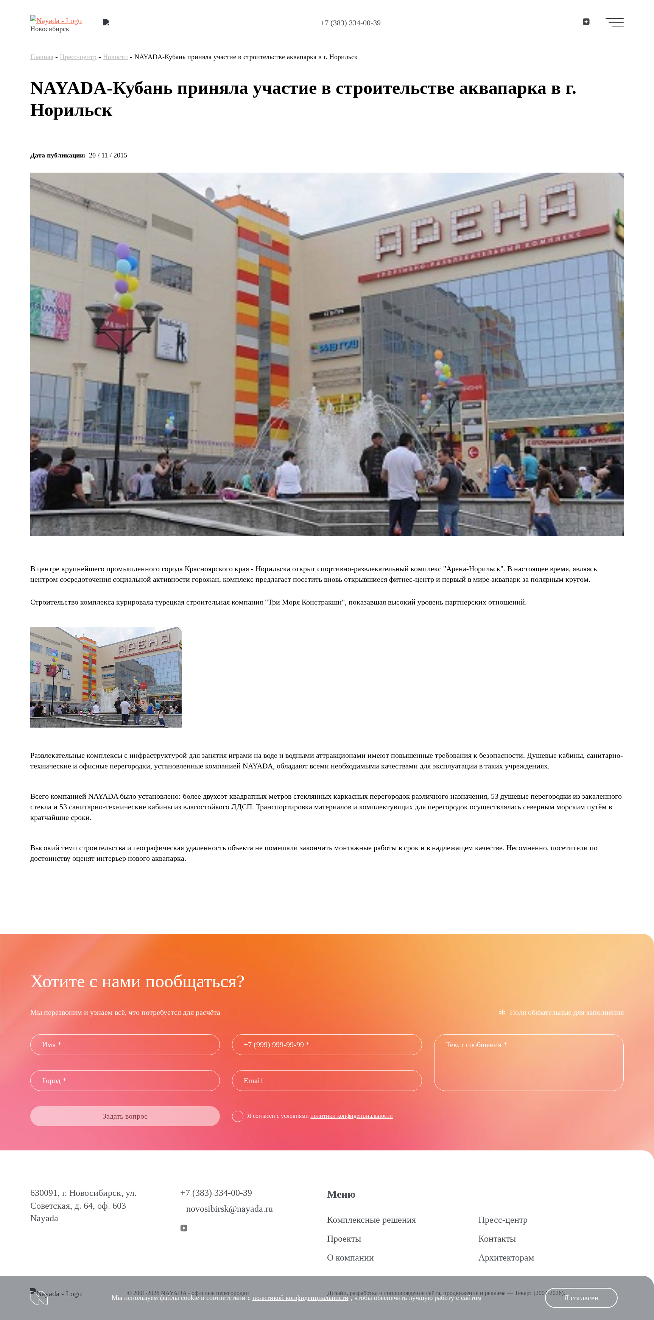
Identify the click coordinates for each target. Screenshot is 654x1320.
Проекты (344, 1239)
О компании (350, 1257)
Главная (41, 57)
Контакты (497, 1239)
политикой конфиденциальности (300, 1297)
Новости (115, 57)
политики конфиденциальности (351, 1116)
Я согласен (581, 1298)
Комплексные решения (371, 1220)
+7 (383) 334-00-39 (351, 23)
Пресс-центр (78, 57)
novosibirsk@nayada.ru (229, 1209)
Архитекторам (506, 1257)
